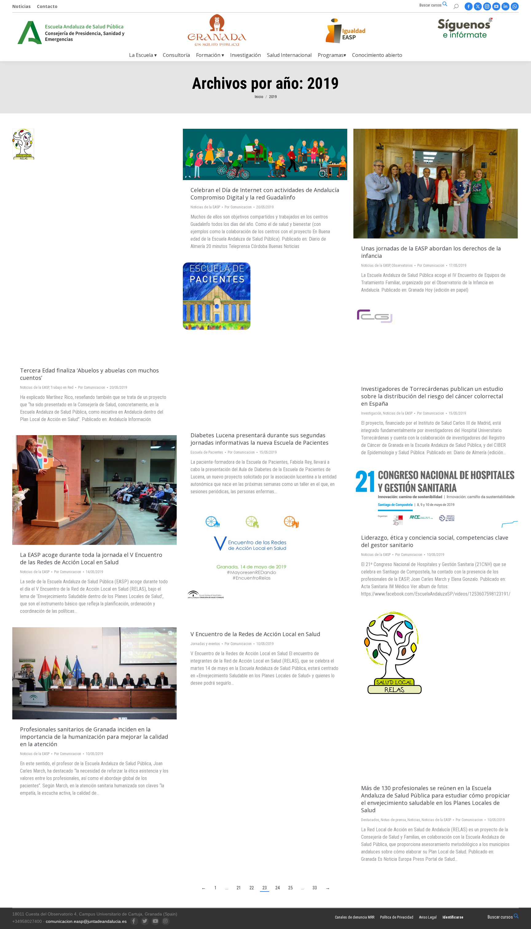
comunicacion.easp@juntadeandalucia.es (86, 921)
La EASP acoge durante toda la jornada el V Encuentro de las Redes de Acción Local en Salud (91, 558)
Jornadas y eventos (205, 644)
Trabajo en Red (61, 387)
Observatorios (402, 265)
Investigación (371, 413)
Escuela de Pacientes (207, 452)
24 (277, 888)
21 (239, 888)
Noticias (413, 820)
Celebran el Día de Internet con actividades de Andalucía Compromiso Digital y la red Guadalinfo (265, 193)
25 (290, 888)
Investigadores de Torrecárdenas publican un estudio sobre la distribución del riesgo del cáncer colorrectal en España (432, 396)
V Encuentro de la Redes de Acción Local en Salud (255, 634)
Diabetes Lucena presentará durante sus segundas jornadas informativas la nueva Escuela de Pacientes (259, 438)
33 (315, 888)
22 (252, 888)
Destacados (370, 820)
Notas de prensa (393, 820)
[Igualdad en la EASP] (355, 30)
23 (264, 888)
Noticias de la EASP (34, 387)
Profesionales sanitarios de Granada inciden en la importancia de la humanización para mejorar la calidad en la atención (94, 737)
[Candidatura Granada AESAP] (217, 44)
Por (91, 387)
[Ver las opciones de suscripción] (465, 29)
